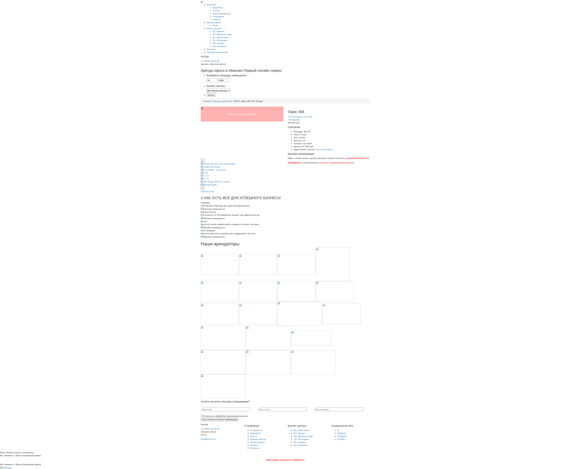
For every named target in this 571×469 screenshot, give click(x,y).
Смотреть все (207, 191)
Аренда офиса (214, 22)
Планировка (294, 119)
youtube (341, 439)
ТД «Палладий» (301, 439)
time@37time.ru (208, 439)
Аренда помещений (222, 101)
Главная (207, 101)
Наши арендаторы (222, 13)
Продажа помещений (217, 51)
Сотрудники (218, 16)
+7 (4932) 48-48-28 (210, 60)
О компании (256, 430)
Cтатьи (216, 10)
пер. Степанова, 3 (324, 149)
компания (211, 4)
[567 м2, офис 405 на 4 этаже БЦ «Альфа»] (242, 132)
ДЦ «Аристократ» (302, 430)
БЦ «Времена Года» (222, 34)
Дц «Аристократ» (221, 37)
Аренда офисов (258, 439)
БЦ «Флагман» (220, 46)
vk (338, 430)
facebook (341, 433)
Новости (217, 19)
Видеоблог (218, 7)
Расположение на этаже (300, 116)
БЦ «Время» (219, 31)
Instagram (342, 436)
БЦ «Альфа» (219, 43)
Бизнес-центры (214, 28)
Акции (215, 25)
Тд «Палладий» (220, 40)
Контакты (211, 49)
